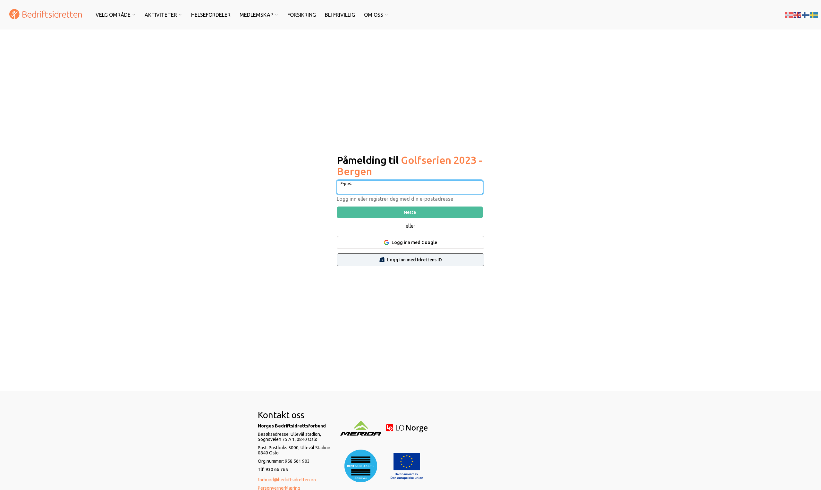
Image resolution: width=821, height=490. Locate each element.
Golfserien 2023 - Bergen (409, 165)
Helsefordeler (211, 15)
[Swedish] (814, 14)
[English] (797, 14)
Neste (410, 212)
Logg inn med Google (414, 242)
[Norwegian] (789, 14)
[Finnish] (806, 14)
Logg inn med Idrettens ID (414, 259)
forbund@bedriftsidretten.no (287, 479)
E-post (346, 184)
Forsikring (301, 15)
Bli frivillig (340, 15)
